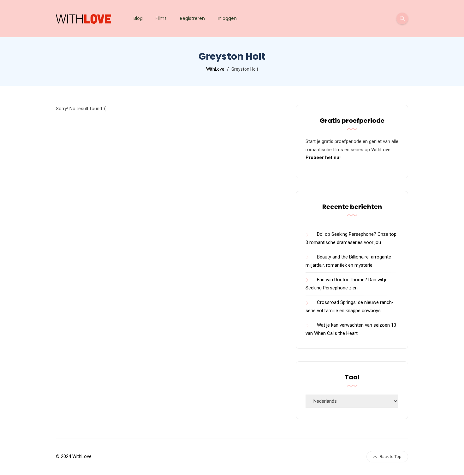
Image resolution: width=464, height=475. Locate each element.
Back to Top (391, 456)
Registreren (192, 18)
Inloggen (227, 18)
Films (161, 18)
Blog (138, 18)
